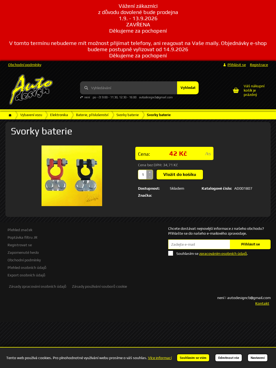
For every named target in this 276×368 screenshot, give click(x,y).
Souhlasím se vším (193, 357)
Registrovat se (20, 245)
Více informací (160, 358)
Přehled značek (20, 230)
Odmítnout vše (228, 357)
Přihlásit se (250, 244)
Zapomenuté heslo (23, 252)
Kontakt (262, 303)
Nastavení (258, 357)
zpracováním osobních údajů (223, 253)
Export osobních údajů (26, 275)
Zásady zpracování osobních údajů (37, 286)
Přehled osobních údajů (27, 267)
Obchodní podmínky (24, 65)
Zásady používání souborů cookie (99, 286)
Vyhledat (188, 88)
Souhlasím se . (212, 253)
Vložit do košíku (179, 174)
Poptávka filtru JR (22, 237)
